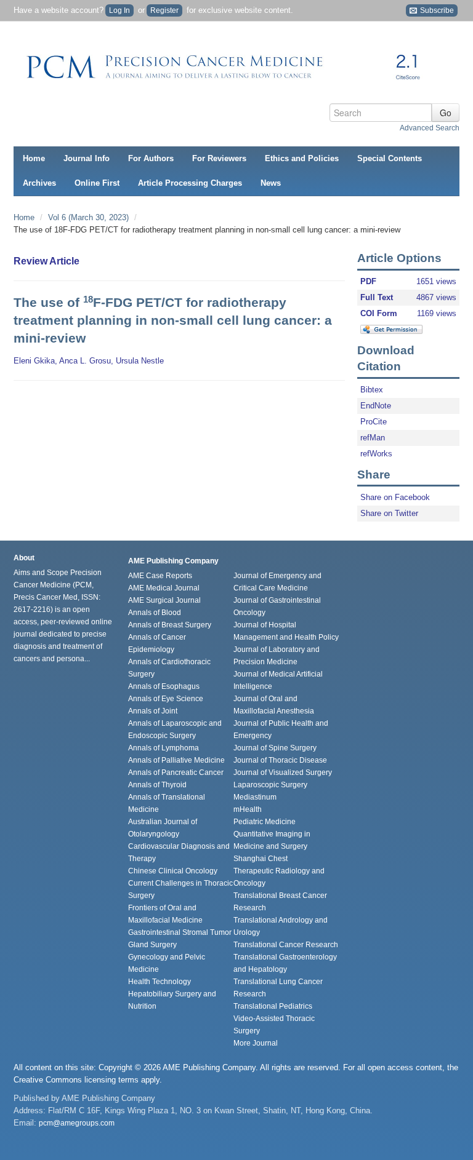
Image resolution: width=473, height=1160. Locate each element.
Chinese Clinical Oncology (172, 871)
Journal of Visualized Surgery (282, 772)
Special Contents (389, 158)
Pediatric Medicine (264, 821)
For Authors (151, 158)
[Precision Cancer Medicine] (229, 63)
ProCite (373, 421)
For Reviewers (219, 158)
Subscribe (436, 10)
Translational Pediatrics (272, 1006)
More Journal (255, 1043)
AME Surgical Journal (164, 600)
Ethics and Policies (302, 158)
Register (164, 10)
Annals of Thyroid (157, 785)
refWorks (376, 453)
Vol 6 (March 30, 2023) (89, 217)
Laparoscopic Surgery (270, 785)
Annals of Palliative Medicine (176, 760)
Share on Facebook (395, 497)
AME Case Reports (160, 575)
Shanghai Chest (260, 858)
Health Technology (159, 981)
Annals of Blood (154, 612)
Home (34, 158)
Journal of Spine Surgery (275, 748)
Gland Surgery (152, 944)
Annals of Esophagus (164, 686)
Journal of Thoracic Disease (280, 760)
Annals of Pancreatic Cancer (176, 772)
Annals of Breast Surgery (169, 625)
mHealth (247, 809)
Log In (119, 10)
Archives (39, 183)
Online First (97, 183)
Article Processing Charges (190, 183)
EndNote (375, 405)
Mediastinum (255, 797)
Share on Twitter (389, 513)
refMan (372, 437)
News (271, 183)
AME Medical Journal (164, 588)
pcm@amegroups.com (77, 1123)
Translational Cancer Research (285, 944)
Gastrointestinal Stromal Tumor (180, 932)
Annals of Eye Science (165, 698)
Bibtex (371, 389)
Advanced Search (429, 128)
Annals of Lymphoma (163, 748)
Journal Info (86, 158)
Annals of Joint (152, 711)
